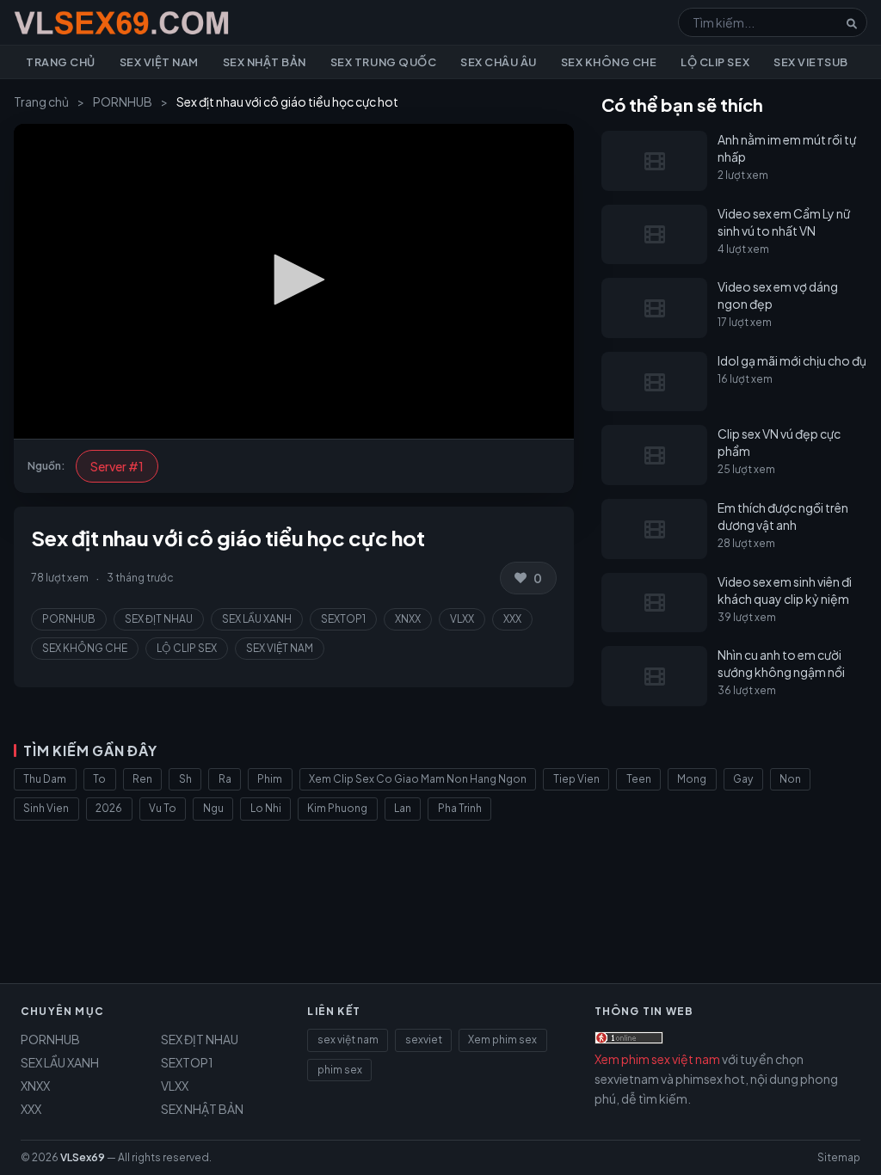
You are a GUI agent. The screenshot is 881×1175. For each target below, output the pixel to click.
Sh (185, 778)
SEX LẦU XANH (257, 618)
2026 (108, 808)
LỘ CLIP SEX (187, 648)
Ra (225, 778)
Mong (691, 778)
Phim (269, 778)
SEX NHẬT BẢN (202, 1109)
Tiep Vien (576, 778)
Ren (142, 778)
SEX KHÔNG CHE (84, 648)
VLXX (462, 618)
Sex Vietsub (810, 62)
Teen (638, 778)
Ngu (213, 808)
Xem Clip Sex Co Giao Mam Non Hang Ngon (418, 778)
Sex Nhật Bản (264, 62)
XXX (512, 618)
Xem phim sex (502, 1039)
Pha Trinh (460, 808)
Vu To (162, 808)
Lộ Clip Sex (715, 62)
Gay (743, 778)
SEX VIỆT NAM (279, 648)
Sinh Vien (46, 808)
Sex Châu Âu (498, 62)
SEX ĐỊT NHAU (159, 618)
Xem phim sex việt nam (657, 1059)
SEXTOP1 (343, 618)
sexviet (423, 1039)
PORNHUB (122, 101)
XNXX (408, 618)
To (99, 778)
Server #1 (117, 466)
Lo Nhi (265, 808)
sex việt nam (348, 1039)
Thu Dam (44, 778)
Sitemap (838, 1157)
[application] (294, 281)
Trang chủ (60, 62)
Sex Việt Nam (159, 62)
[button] (293, 279)
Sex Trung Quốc (383, 62)
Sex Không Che (609, 62)
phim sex (339, 1069)
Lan (402, 808)
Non (790, 778)
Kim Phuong (337, 808)
